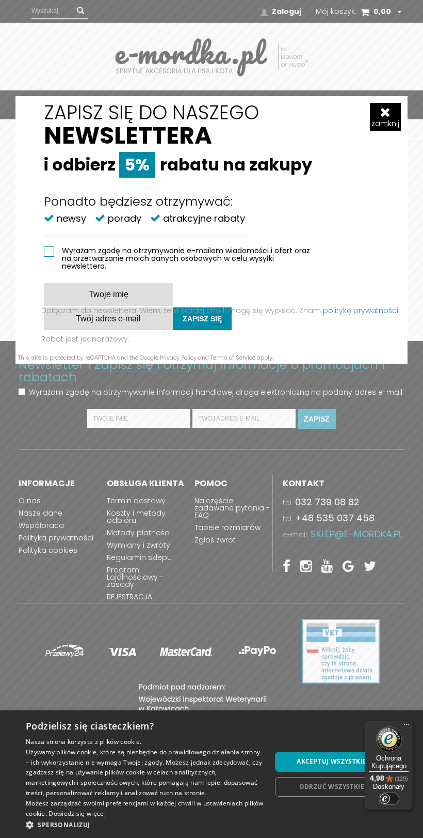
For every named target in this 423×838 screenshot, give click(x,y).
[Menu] (406, 727)
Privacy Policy (178, 357)
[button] (145, 824)
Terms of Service (232, 357)
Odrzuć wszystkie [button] (331, 786)
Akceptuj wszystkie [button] (331, 761)
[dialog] (211, 774)
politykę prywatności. (361, 310)
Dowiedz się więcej (76, 813)
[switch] (389, 799)
